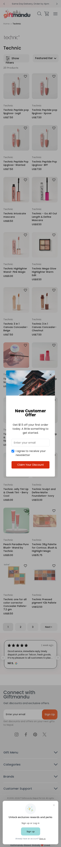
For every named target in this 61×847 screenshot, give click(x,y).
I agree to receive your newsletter (31, 453)
